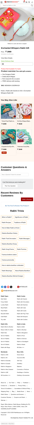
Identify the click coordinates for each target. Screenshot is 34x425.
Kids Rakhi (4, 299)
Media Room (20, 391)
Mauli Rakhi (4, 307)
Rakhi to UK (4, 357)
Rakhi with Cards (21, 310)
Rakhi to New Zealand (7, 369)
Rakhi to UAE (4, 372)
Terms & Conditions (6, 388)
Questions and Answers (17, 394)
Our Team (11, 382)
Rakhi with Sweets (22, 299)
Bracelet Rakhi (5, 313)
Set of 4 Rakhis (5, 341)
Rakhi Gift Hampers (22, 316)
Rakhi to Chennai (22, 338)
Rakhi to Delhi (21, 327)
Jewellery (19, 363)
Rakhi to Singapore (6, 366)
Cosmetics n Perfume (23, 369)
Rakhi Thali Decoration (9, 238)
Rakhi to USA (4, 354)
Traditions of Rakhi (20, 222)
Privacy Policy (22, 385)
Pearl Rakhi (4, 310)
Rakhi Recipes (6, 222)
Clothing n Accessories (23, 375)
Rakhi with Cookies (22, 319)
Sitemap (3, 400)
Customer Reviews (6, 397)
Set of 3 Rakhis (5, 338)
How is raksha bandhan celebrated (12, 265)
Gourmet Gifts (21, 357)
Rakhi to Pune (21, 335)
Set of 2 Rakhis (5, 335)
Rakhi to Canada (5, 363)
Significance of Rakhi (21, 217)
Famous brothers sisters (9, 254)
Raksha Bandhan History (9, 233)
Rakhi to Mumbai (21, 329)
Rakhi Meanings (7, 270)
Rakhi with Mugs (5, 347)
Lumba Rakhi (4, 305)
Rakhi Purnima (21, 249)
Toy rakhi (3, 319)
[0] (24, 2)
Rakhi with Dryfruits (22, 305)
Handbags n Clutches (23, 372)
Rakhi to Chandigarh (22, 341)
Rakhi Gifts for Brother (7, 327)
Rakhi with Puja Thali (23, 313)
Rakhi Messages (24, 238)
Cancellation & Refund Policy (22, 388)
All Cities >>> (20, 347)
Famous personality (8, 260)
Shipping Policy (5, 391)
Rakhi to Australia (5, 360)
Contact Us (4, 385)
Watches (19, 366)
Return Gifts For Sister (7, 329)
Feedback (25, 382)
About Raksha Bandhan (22, 270)
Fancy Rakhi (4, 302)
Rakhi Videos (4, 394)
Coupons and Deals (19, 397)
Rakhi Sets (4, 332)
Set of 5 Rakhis (5, 344)
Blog (13, 391)
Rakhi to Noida (21, 344)
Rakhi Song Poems (8, 249)
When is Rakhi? (7, 217)
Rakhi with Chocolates (23, 302)
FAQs (18, 382)
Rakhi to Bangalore (22, 332)
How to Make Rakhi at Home (11, 228)
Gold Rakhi (4, 316)
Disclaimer (12, 385)
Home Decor (20, 354)
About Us (3, 382)
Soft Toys (19, 360)
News (28, 391)
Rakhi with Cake (21, 307)
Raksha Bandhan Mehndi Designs (12, 276)
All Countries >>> (5, 375)
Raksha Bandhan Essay (9, 244)
